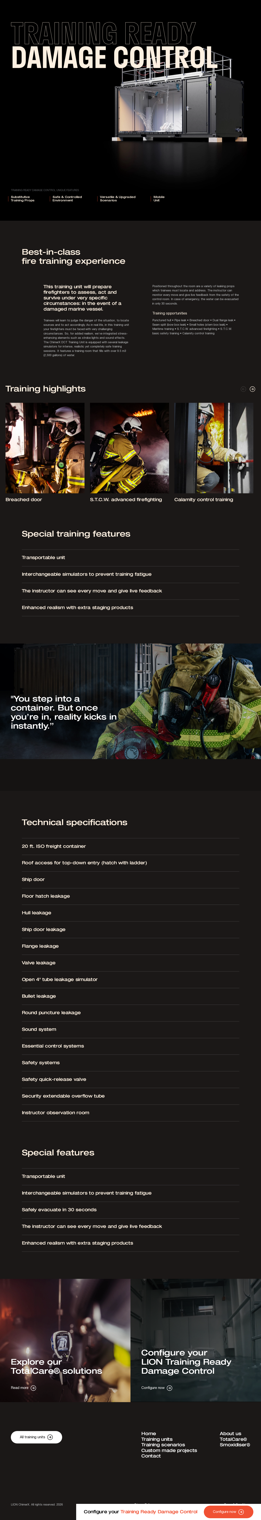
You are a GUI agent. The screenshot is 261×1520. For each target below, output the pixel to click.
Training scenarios (163, 1450)
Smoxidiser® (235, 1450)
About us (230, 1439)
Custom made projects (169, 1456)
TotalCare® (233, 1445)
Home (148, 1439)
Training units (157, 1445)
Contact (151, 1462)
